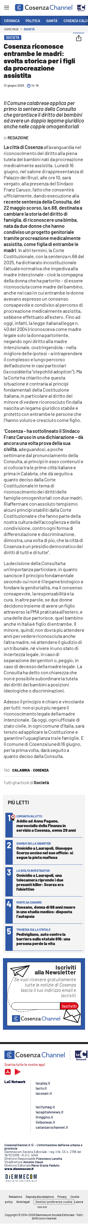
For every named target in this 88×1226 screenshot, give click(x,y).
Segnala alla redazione (40, 1196)
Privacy (62, 1196)
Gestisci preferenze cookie (53, 1202)
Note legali (23, 1201)
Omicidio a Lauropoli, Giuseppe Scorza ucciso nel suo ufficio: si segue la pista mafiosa (44, 853)
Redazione (15, 1196)
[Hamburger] (6, 8)
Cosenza (41, 770)
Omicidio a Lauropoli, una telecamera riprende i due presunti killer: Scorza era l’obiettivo (40, 882)
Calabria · (22, 770)
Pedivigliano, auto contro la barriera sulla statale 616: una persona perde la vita (43, 939)
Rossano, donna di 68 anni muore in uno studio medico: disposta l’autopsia (45, 912)
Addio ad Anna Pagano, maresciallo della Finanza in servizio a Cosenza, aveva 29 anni (46, 825)
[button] (78, 38)
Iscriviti (69, 1006)
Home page (11, 29)
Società (29, 29)
